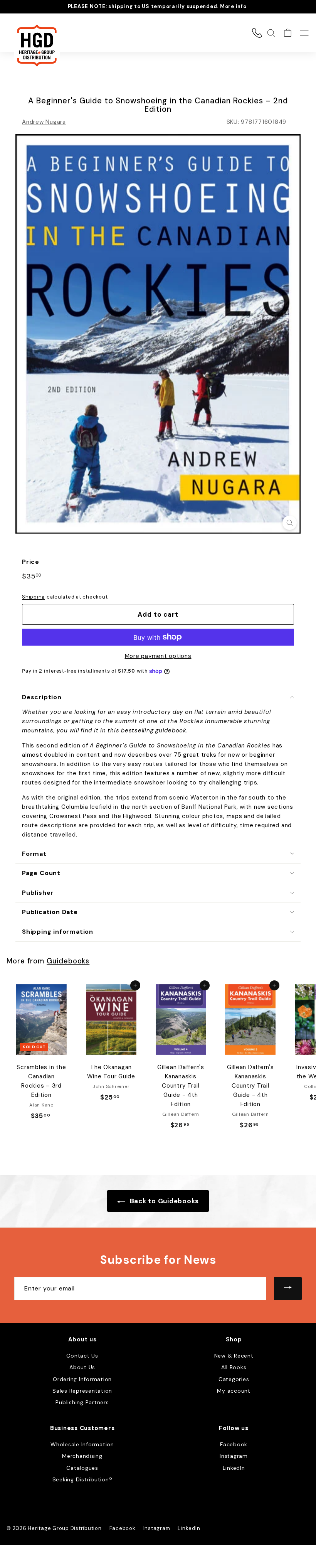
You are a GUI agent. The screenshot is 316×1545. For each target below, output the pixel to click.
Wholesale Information (82, 1444)
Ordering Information (82, 1379)
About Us (82, 1367)
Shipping (33, 597)
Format (34, 854)
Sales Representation (82, 1390)
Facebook (233, 1444)
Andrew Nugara (44, 122)
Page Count (41, 873)
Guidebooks (68, 961)
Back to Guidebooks (163, 1201)
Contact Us (82, 1355)
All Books (234, 1367)
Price (30, 562)
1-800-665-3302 (257, 33)
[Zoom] (289, 523)
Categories (234, 1379)
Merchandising (82, 1455)
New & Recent (234, 1355)
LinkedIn (234, 1467)
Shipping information (57, 932)
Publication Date (50, 912)
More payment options (158, 656)
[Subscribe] (288, 1288)
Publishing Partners (82, 1402)
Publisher (38, 893)
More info (233, 6)
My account (233, 1390)
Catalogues (82, 1467)
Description (42, 697)
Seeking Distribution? (82, 1479)
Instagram (234, 1455)
